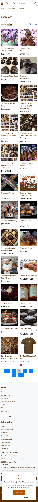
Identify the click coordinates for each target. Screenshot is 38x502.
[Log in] (31, 3)
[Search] (7, 3)
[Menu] (2, 3)
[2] (11, 24)
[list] (8, 24)
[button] (35, 3)
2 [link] (19, 371)
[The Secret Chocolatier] (19, 3)
